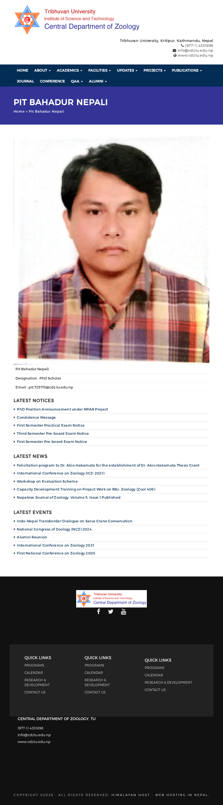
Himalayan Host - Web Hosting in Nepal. (161, 795)
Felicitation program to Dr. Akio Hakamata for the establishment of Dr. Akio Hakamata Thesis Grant (108, 465)
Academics (68, 70)
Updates (126, 70)
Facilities (98, 70)
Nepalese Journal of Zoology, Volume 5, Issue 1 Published (68, 497)
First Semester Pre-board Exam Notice (52, 441)
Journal (25, 81)
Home (22, 70)
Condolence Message (36, 417)
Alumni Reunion (32, 537)
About (41, 70)
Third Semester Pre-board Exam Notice (53, 433)
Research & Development (168, 682)
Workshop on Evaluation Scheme (47, 481)
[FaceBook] (99, 611)
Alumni (96, 81)
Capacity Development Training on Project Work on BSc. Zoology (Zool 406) (86, 489)
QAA (75, 81)
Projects (153, 70)
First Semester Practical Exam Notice (51, 425)
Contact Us (34, 692)
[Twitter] (111, 611)
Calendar (33, 672)
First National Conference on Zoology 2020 (56, 553)
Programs (34, 665)
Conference (52, 81)
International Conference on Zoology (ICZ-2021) (60, 473)
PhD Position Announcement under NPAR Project (62, 409)
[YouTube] (123, 611)
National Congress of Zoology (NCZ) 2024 (54, 529)
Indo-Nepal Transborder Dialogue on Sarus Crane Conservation (74, 521)
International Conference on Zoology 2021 (55, 545)
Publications (185, 70)
